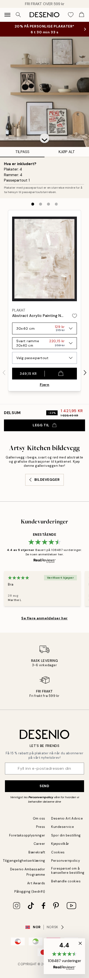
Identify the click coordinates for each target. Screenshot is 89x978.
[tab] (33, 204)
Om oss (39, 818)
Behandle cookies (66, 881)
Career (39, 844)
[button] (44, 138)
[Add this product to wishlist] (74, 316)
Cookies (58, 852)
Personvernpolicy (40, 797)
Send (44, 786)
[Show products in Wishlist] (70, 15)
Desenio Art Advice (67, 818)
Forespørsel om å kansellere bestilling (68, 870)
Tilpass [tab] (22, 151)
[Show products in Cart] (81, 15)
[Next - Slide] (85, 372)
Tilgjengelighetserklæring (24, 861)
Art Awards (36, 883)
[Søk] (18, 15)
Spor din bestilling (66, 835)
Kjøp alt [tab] (67, 151)
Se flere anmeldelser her (44, 618)
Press (40, 827)
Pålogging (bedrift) (29, 891)
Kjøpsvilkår (60, 844)
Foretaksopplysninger (27, 835)
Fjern (44, 384)
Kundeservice (62, 827)
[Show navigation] (7, 15)
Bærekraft (36, 852)
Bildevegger (47, 479)
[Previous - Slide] (4, 372)
